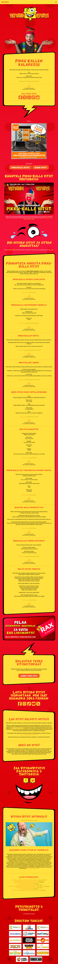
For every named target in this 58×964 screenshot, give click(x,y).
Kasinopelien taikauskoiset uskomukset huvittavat (26, 882)
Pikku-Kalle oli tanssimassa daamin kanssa (29, 470)
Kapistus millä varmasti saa (29, 507)
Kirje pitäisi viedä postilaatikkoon (29, 392)
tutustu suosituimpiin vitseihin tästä (29, 734)
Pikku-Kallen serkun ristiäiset (29, 540)
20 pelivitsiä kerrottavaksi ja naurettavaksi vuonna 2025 (26, 890)
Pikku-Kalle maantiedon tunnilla (29, 305)
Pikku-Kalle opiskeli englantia (29, 279)
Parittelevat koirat (29, 362)
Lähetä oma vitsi (29, 676)
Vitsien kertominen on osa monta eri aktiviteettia (26, 881)
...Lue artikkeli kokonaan (33, 868)
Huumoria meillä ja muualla (26, 883)
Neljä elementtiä (29, 429)
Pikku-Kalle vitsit (20, 167)
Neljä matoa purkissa (29, 569)
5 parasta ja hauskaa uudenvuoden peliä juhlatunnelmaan (26, 880)
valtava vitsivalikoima (17, 728)
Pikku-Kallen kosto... (29, 335)
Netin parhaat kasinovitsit (26, 889)
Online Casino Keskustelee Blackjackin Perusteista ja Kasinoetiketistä (26, 886)
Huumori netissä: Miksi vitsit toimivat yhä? (26, 885)
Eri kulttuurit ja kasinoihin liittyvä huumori (26, 887)
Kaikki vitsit (41, 167)
